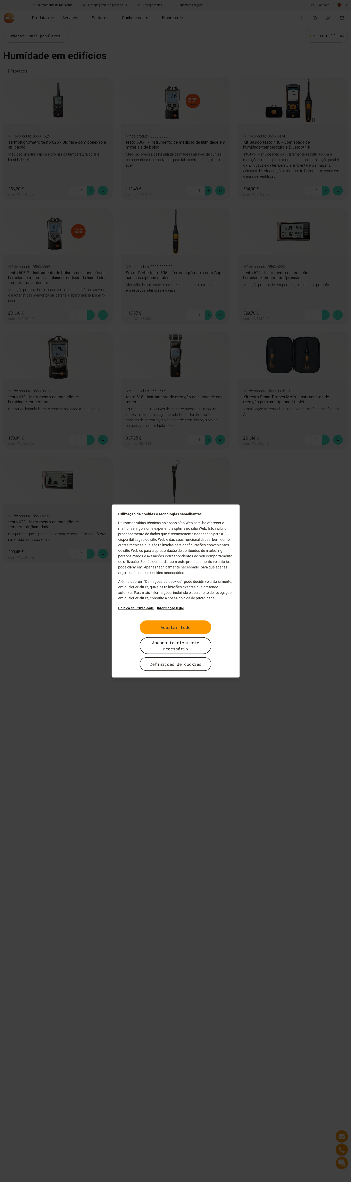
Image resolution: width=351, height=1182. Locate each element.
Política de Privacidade (136, 608)
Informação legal (170, 608)
